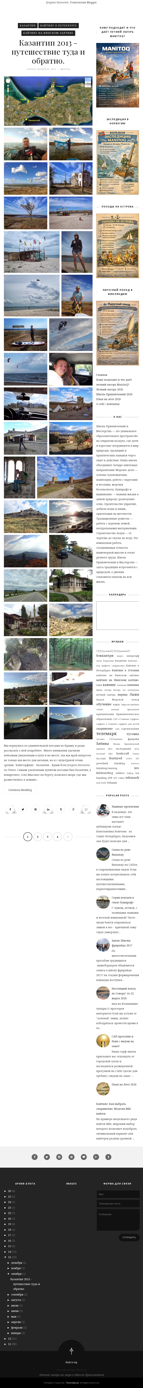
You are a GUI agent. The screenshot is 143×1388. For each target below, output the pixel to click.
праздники (133, 709)
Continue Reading (20, 790)
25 (10, 1196)
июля (15, 1305)
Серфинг (134, 719)
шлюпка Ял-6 (104, 748)
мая (14, 1316)
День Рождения (105, 660)
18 (10, 1229)
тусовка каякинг (113, 651)
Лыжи (134, 694)
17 (10, 1235)
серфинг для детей (128, 724)
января (16, 1333)
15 (10, 1246)
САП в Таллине (121, 719)
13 (10, 1257)
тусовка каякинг (109, 739)
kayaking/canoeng (106, 768)
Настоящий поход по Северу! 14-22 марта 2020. (124, 993)
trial (98, 782)
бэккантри (104, 655)
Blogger (91, 2)
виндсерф (133, 655)
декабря (17, 1262)
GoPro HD (132, 758)
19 (10, 1224)
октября (16, 1273)
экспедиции (123, 748)
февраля (17, 1327)
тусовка (132, 734)
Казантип (28, 25)
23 (10, 1207)
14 (10, 1251)
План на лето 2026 (108, 399)
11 (10, 1344)
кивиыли (122, 685)
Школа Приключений (126, 743)
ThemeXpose (72, 1382)
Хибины (102, 743)
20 (10, 1218)
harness (135, 763)
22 (10, 1213)
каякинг (109, 685)
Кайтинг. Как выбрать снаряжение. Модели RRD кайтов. (113, 1108)
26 (10, 1191)
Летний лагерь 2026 (109, 389)
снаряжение (104, 728)
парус (116, 704)
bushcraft (122, 753)
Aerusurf (100, 753)
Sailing (130, 773)
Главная (101, 375)
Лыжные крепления (125, 806)
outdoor (120, 773)
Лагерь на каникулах (126, 689)
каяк (99, 685)
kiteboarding (104, 773)
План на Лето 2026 (124, 1084)
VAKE (103, 782)
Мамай (100, 699)
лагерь (107, 689)
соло (117, 728)
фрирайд (133, 739)
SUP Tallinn (119, 778)
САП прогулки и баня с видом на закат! (123, 1041)
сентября (17, 1294)
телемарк (106, 733)
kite (136, 768)
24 (10, 1202)
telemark (132, 777)
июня (15, 1311)
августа (16, 1300)
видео (120, 655)
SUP (110, 778)
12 (10, 1338)
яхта (136, 748)
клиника (133, 685)
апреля (16, 1322)
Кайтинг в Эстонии (125, 670)
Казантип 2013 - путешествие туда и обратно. (48, 51)
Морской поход (125, 699)
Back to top (71, 1362)
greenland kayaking (110, 763)
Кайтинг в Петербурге (58, 25)
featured (115, 758)
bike (111, 753)
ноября (16, 1268)
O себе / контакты (108, 404)
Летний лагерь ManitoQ (71, 1370)
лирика (122, 694)
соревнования (130, 728)
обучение (103, 704)
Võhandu (112, 782)
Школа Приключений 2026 (114, 394)
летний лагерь (106, 694)
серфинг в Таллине (106, 724)
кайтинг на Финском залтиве (48, 33)
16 (10, 1240)
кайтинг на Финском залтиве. (117, 680)
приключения (105, 714)
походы (115, 709)
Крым (99, 689)
